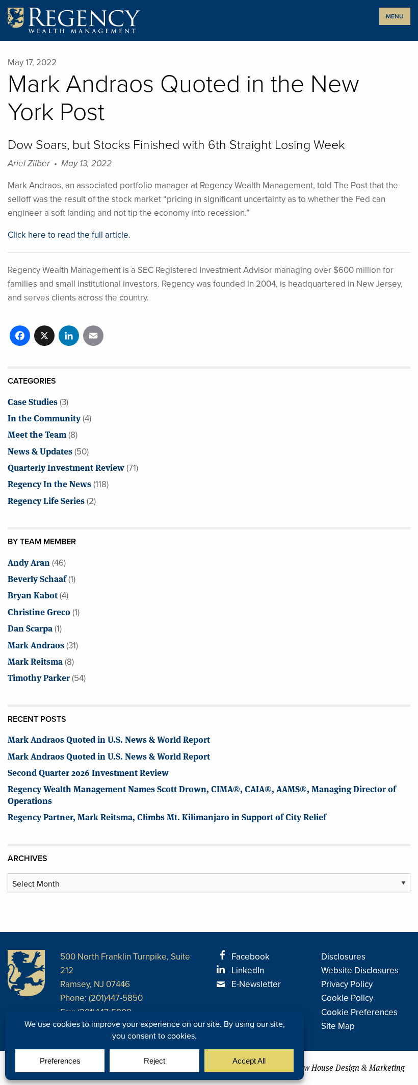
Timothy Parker (39, 677)
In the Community (44, 417)
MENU (395, 16)
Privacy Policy (347, 984)
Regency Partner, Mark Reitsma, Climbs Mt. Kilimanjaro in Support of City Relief (167, 816)
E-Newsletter (256, 984)
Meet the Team (37, 433)
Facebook (250, 956)
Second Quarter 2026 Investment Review (88, 772)
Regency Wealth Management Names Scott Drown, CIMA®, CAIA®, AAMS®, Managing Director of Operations (202, 794)
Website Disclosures (360, 970)
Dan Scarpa (30, 627)
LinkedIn (247, 970)
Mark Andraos (36, 644)
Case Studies (33, 401)
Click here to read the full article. (69, 235)
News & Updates (40, 450)
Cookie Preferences (359, 1012)
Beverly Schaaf (37, 578)
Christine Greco (39, 611)
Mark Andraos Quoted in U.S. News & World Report (109, 739)
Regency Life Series (46, 500)
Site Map (338, 1026)
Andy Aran (29, 562)
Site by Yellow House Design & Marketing (334, 1068)
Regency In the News (49, 483)
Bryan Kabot (33, 594)
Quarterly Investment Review (66, 467)
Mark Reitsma (35, 660)
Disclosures (343, 956)
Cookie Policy (347, 998)
